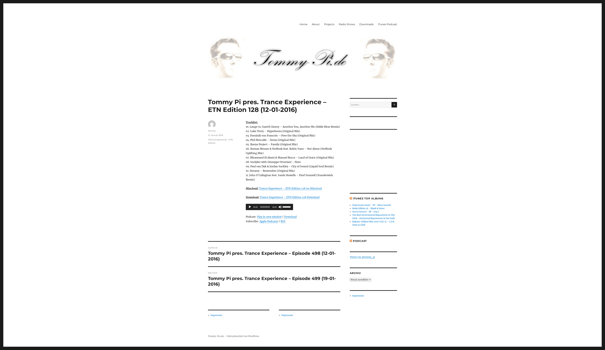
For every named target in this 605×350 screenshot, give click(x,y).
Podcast (360, 241)
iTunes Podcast (387, 24)
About (316, 24)
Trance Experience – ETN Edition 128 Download (290, 197)
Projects (329, 24)
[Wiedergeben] (249, 207)
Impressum (216, 315)
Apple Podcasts (268, 221)
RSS (283, 221)
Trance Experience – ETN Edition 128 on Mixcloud (290, 188)
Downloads (366, 24)
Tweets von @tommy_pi (362, 257)
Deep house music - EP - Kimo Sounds (371, 205)
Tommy (212, 131)
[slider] (287, 206)
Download (290, 216)
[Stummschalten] (280, 207)
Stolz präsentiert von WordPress (243, 336)
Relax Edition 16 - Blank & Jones (368, 208)
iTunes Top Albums (368, 198)
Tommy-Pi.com (216, 336)
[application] (269, 207)
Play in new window (269, 216)
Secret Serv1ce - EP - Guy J (365, 211)
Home (303, 24)
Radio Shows (347, 24)
